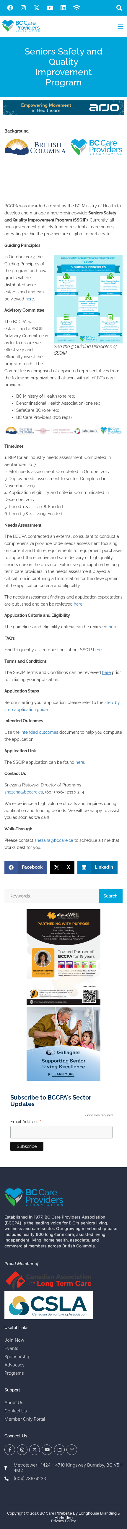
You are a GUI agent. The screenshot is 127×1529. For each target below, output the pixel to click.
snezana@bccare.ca (23, 792)
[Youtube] (50, 8)
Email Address (26, 1122)
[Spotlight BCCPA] (63, 1003)
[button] (119, 8)
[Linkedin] (63, 8)
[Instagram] (23, 8)
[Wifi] (76, 8)
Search (110, 896)
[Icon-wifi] (71, 1449)
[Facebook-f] (9, 1449)
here (29, 299)
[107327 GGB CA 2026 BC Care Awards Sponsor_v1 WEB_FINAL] (63, 1079)
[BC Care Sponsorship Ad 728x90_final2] (63, 113)
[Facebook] (10, 8)
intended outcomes (39, 732)
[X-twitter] (37, 8)
